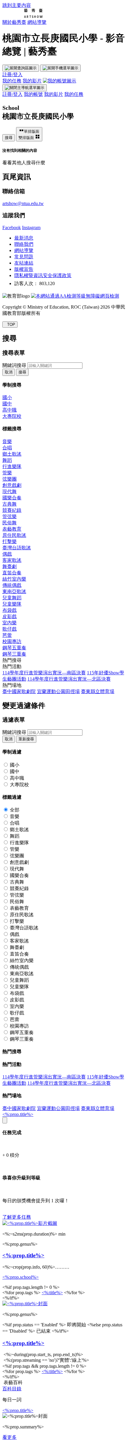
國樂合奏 (11, 497)
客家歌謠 (11, 560)
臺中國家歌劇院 (19, 691)
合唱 (7, 447)
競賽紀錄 (11, 510)
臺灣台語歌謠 (16, 547)
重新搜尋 (26, 739)
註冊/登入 (12, 74)
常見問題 (23, 256)
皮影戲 (9, 616)
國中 (7, 403)
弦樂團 (9, 478)
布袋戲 (9, 610)
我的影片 (32, 80)
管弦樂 (9, 516)
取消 (9, 372)
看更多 (9, 1437)
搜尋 (9, 137)
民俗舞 (9, 522)
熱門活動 (11, 666)
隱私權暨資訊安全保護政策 (42, 275)
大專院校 (11, 416)
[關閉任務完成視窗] (4, 1120)
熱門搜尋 (11, 660)
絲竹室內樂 (14, 578)
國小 (7, 397)
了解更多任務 (16, 1217)
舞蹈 (7, 460)
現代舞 (9, 491)
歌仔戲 (9, 628)
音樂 (7, 441)
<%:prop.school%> (20, 1277)
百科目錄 (11, 1388)
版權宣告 (23, 269)
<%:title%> (52, 1292)
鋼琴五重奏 (14, 647)
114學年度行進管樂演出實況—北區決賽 (69, 678)
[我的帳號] (59, 80)
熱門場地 (11, 685)
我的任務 (11, 80)
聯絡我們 (23, 244)
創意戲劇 (11, 485)
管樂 (7, 472)
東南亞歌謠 (14, 591)
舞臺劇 (9, 566)
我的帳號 (33, 94)
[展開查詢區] (20, 68)
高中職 (9, 409)
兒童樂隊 (11, 603)
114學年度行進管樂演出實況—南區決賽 (44, 672)
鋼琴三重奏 (14, 653)
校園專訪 (11, 641)
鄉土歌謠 (11, 453)
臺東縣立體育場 (97, 691)
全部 (14, 809)
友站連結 (23, 262)
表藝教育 (11, 528)
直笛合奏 (11, 572)
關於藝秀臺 (14, 22)
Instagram (31, 227)
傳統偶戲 (11, 585)
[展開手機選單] (60, 68)
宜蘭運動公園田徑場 (58, 691)
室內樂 (9, 622)
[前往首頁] (22, 16)
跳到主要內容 (16, 5)
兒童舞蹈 (11, 597)
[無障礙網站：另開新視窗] (75, 295)
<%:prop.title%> (17, 1114)
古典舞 (9, 503)
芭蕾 (7, 635)
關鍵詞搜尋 (14, 365)
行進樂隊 (11, 466)
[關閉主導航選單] (24, 87)
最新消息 (23, 237)
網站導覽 (36, 22)
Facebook (11, 227)
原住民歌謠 (14, 535)
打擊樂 (9, 541)
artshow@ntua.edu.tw (23, 203)
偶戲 (7, 553)
